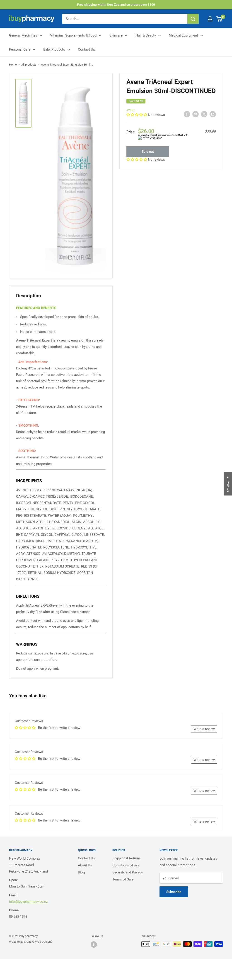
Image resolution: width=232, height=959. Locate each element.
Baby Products (54, 49)
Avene (130, 110)
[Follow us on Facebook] (94, 944)
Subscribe (173, 892)
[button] (137, 115)
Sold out (148, 152)
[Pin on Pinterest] (195, 114)
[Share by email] (213, 114)
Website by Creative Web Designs (30, 941)
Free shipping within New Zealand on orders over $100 (116, 4)
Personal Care (19, 49)
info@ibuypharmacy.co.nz (28, 902)
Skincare (116, 35)
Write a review (204, 729)
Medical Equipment (183, 35)
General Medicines (23, 35)
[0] (219, 19)
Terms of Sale (122, 879)
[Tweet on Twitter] (204, 114)
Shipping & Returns (126, 858)
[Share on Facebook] (187, 114)
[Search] (193, 19)
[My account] (210, 18)
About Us (85, 865)
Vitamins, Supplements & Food (73, 35)
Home (13, 64)
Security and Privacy (127, 872)
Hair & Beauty (145, 35)
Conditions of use (125, 865)
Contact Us (86, 49)
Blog (81, 872)
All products (28, 64)
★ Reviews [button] (228, 484)
